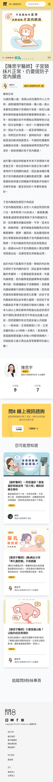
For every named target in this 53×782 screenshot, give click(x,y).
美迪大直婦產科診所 (32, 86)
